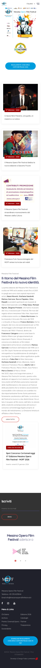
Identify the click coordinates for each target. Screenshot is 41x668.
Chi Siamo (5, 614)
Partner (23, 621)
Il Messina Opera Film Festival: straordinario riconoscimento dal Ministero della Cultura (17, 212)
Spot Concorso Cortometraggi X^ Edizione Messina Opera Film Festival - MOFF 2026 (20, 456)
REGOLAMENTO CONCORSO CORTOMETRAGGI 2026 (20, 66)
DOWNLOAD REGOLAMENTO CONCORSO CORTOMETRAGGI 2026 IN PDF (20, 641)
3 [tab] (25, 560)
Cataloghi (24, 618)
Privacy (4, 625)
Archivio (5, 618)
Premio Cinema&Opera (10, 621)
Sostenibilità (6, 629)
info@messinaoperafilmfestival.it (18, 598)
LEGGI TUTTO (10, 419)
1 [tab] (15, 560)
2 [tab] (20, 560)
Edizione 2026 (25, 614)
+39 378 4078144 (15, 594)
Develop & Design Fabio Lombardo (23, 659)
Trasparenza (25, 625)
